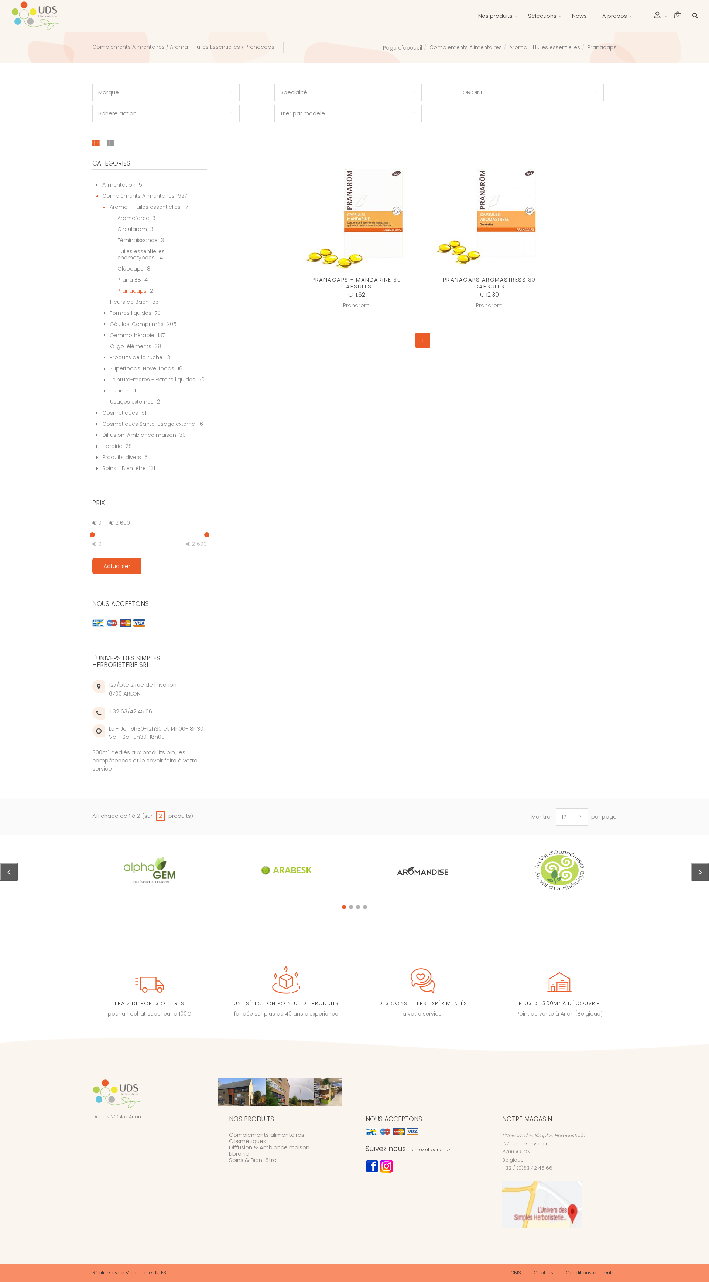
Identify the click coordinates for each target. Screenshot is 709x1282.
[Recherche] (693, 15)
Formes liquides (130, 313)
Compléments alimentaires (266, 1135)
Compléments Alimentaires (465, 47)
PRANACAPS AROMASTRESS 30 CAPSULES (489, 283)
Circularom (132, 229)
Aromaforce (133, 218)
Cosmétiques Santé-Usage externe (148, 424)
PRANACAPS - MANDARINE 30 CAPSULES (356, 283)
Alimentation (119, 184)
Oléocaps (130, 268)
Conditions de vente (590, 1272)
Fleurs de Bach (129, 302)
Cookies (543, 1272)
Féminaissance (137, 240)
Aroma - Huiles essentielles (544, 47)
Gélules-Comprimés (137, 324)
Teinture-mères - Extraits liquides (152, 379)
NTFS (160, 1272)
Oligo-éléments (130, 346)
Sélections (542, 16)
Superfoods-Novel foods (142, 368)
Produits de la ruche (136, 357)
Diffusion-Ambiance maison (139, 435)
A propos (614, 16)
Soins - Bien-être (124, 468)
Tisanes (120, 390)
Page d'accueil (402, 47)
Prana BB (129, 279)
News (579, 16)
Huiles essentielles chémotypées (141, 254)
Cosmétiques (120, 412)
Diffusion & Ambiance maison (269, 1147)
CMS (515, 1272)
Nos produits (495, 16)
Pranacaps (132, 291)
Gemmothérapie (132, 335)
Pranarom (356, 305)
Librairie (112, 446)
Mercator (136, 1272)
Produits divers (121, 457)
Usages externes (132, 401)
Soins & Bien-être (253, 1160)
